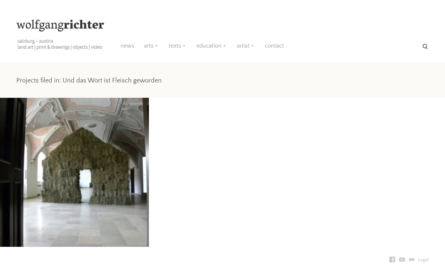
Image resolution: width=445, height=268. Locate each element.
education (209, 46)
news (127, 46)
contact (274, 46)
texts (175, 46)
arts (148, 46)
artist (243, 46)
